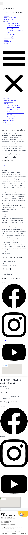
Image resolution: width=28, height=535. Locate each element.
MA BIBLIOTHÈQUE (9, 38)
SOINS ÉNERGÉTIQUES (13, 23)
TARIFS (6, 40)
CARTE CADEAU (8, 41)
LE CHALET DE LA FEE (10, 17)
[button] (14, 71)
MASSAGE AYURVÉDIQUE (13, 25)
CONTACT (6, 43)
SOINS (6, 21)
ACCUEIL (6, 16)
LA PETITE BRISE (8, 19)
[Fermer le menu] (0, 509)
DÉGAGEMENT (11, 36)
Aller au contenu (4, 1)
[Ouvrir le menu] (1, 3)
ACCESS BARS (11, 34)
